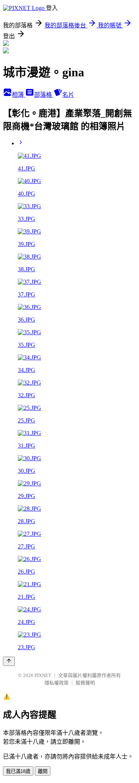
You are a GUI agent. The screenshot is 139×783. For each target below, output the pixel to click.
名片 (68, 95)
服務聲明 (85, 683)
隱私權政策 (56, 683)
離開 (42, 771)
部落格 (43, 95)
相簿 (18, 95)
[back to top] (9, 661)
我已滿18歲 (18, 771)
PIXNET (42, 675)
